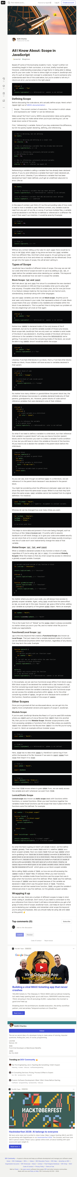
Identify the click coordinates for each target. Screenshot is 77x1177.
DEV (45, 1169)
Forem (16, 1169)
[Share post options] (4, 107)
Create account (68, 3)
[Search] (9, 2)
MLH (70, 1164)
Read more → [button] (18, 1013)
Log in (57, 3)
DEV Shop (64, 1164)
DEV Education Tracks (42, 1161)
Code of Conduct (36, 940)
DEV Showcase (25, 1164)
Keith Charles (22, 39)
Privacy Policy (39, 1166)
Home (8, 1161)
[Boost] (4, 101)
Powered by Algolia (44, 2)
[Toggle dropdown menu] (73, 948)
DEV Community (27, 1060)
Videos (32, 1161)
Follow (42, 1031)
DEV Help (54, 1161)
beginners (26, 59)
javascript (17, 59)
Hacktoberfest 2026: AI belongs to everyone (33, 1131)
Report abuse (49, 940)
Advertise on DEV (64, 1161)
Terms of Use (50, 1166)
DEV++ (26, 1161)
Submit (19, 935)
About (34, 1164)
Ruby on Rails (34, 1171)
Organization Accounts (12, 1164)
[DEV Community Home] (3, 2)
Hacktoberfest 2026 (44, 1137)
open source (27, 1169)
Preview (29, 935)
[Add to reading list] (4, 94)
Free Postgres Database (51, 1164)
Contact (40, 1164)
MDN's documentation (36, 105)
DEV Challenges (17, 1161)
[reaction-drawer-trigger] (3, 80)
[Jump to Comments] (4, 87)
